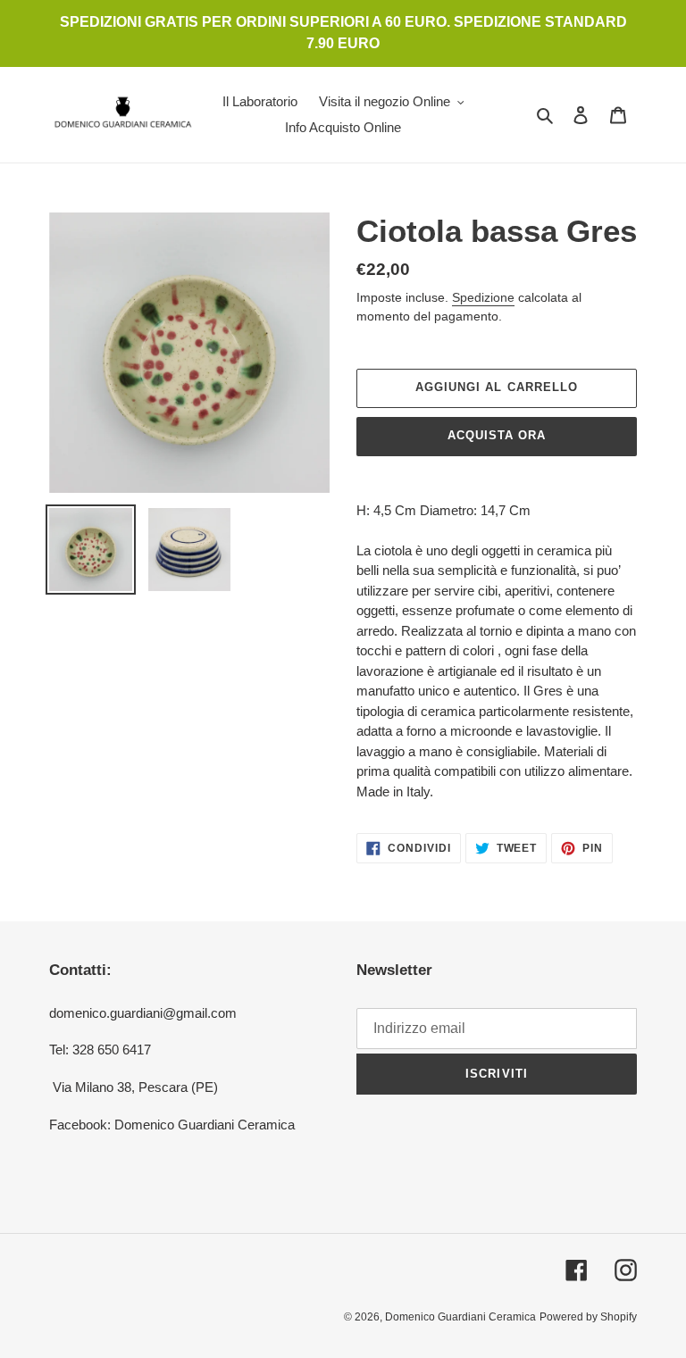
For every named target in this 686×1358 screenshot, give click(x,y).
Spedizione (483, 297)
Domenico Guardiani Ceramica (460, 1317)
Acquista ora (497, 435)
